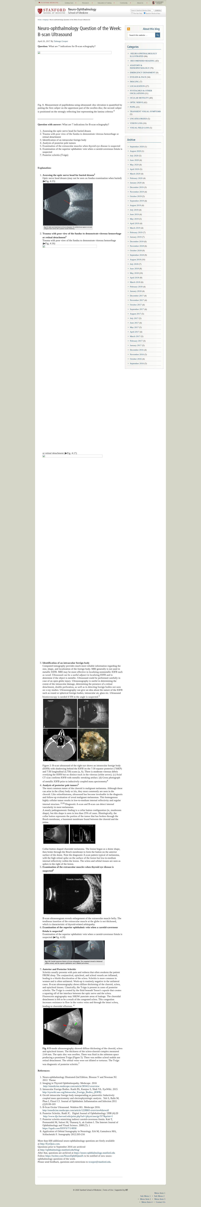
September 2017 (137, 309)
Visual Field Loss (139, 128)
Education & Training (103, 3)
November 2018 (137, 246)
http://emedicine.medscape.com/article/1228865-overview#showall (76, 1110)
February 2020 (136, 178)
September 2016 (137, 363)
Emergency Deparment (142, 72)
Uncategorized (138, 119)
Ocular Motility (139, 98)
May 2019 (134, 219)
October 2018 (136, 250)
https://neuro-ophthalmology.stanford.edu (94, 1152)
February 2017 (136, 341)
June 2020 (134, 160)
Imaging (134, 81)
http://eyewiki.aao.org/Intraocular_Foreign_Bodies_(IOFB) (72, 1092)
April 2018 (134, 278)
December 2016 (137, 350)
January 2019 (136, 237)
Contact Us (160, 1202)
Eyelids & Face (138, 77)
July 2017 (134, 318)
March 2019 (135, 228)
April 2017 (134, 332)
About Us (138, 3)
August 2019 (135, 205)
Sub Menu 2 (159, 1196)
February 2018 (136, 287)
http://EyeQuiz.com (50, 1143)
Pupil (132, 107)
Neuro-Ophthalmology (82, 9)
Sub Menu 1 (145, 1196)
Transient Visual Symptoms (145, 111)
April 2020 (134, 169)
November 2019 (137, 192)
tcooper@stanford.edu (100, 1161)
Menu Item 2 (145, 1199)
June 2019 (134, 214)
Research (84, 3)
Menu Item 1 (159, 1193)
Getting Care (67, 3)
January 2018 (136, 291)
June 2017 (134, 323)
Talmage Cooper (61, 41)
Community (122, 3)
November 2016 (137, 354)
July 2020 (134, 156)
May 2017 (134, 327)
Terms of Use (108, 1190)
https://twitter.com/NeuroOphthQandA (64, 1155)
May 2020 (134, 165)
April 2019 (134, 223)
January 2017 (136, 345)
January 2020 (136, 183)
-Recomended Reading (142, 61)
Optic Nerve (136, 102)
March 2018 (135, 282)
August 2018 (135, 259)
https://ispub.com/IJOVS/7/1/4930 (59, 1128)
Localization (137, 86)
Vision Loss (136, 123)
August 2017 (135, 314)
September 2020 (137, 147)
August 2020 (135, 151)
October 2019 (136, 196)
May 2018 (134, 273)
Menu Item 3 (159, 1199)
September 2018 (137, 255)
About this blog (151, 29)
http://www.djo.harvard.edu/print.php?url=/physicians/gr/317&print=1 (78, 1116)
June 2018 (134, 268)
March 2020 (135, 174)
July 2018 (134, 264)
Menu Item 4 (147, 1202)
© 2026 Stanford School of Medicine (87, 1190)
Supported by (121, 1190)
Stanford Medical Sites (153, 13)
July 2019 (134, 210)
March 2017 (135, 336)
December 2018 (137, 241)
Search (158, 10)
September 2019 (137, 201)
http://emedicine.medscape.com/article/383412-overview (71, 1086)
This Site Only (137, 13)
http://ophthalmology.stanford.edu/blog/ (60, 1149)
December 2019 (137, 187)
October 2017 (136, 305)
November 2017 (137, 300)
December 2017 (137, 296)
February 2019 (136, 232)
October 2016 (136, 359)
